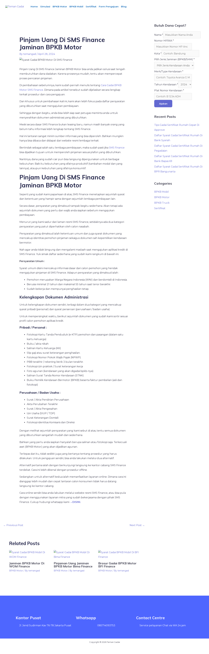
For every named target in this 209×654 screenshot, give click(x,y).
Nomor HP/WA (164, 40)
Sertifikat (91, 6)
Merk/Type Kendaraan (168, 71)
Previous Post (13, 525)
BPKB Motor (60, 6)
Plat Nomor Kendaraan (169, 90)
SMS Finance (117, 147)
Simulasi (45, 6)
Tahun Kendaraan (166, 84)
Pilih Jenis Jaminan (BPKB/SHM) (174, 59)
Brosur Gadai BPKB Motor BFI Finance (117, 564)
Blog (124, 6)
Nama (158, 34)
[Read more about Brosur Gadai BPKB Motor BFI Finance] (118, 554)
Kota (158, 53)
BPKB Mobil (76, 6)
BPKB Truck (162, 202)
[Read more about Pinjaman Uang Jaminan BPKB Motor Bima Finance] (74, 554)
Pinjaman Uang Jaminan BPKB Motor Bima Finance (73, 564)
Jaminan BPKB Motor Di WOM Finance (26, 564)
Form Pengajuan (109, 6)
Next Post (137, 525)
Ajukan (163, 103)
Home (34, 6)
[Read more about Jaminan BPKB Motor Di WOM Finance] (29, 554)
